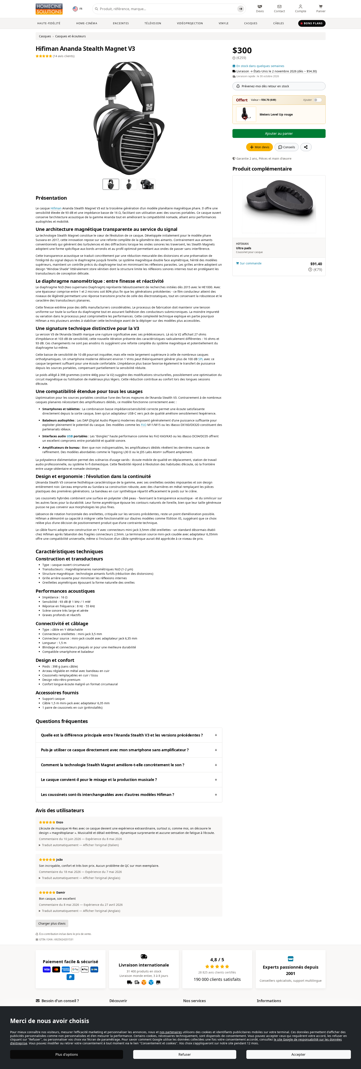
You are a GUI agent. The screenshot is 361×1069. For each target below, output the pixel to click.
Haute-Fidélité (49, 23)
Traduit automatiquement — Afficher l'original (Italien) (80, 845)
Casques (251, 23)
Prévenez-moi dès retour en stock (265, 86)
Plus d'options (66, 1054)
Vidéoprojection (190, 23)
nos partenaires (171, 1032)
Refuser (184, 1054)
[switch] (318, 100)
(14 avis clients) (63, 56)
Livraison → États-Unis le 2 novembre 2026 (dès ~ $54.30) (276, 71)
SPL (200, 359)
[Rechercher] (240, 8)
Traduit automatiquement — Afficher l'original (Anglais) (81, 878)
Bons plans (313, 23)
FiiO (143, 425)
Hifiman (56, 208)
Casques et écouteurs (70, 36)
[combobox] (167, 9)
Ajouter (307, 100)
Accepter (298, 1054)
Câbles (278, 23)
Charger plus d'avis (52, 923)
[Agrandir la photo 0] (129, 118)
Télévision (153, 23)
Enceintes (121, 23)
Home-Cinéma (86, 23)
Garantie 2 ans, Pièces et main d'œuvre (263, 158)
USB (70, 436)
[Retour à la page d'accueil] (49, 9)
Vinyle (224, 23)
